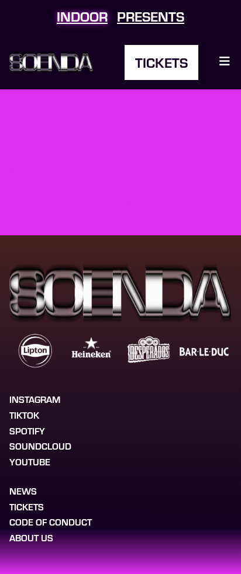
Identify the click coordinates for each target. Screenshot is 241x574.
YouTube (29, 461)
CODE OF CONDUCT (50, 522)
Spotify (27, 431)
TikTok (24, 415)
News (23, 491)
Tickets (161, 62)
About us (31, 537)
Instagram (34, 399)
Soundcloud (40, 446)
